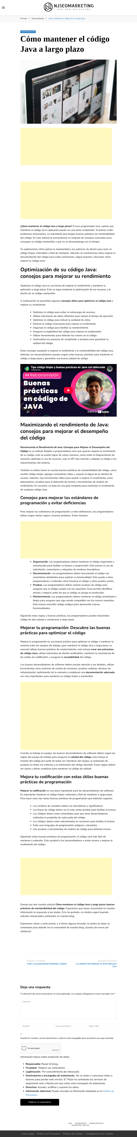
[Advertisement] (66, 146)
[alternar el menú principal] (3, 8)
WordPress (80, 1123)
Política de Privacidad (48, 1133)
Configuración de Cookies (99, 1133)
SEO (70, 1123)
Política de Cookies (73, 1133)
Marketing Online (80, 1125)
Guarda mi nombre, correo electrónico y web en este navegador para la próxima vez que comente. (67, 1038)
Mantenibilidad (28, 32)
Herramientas (96, 1123)
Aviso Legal (27, 1133)
